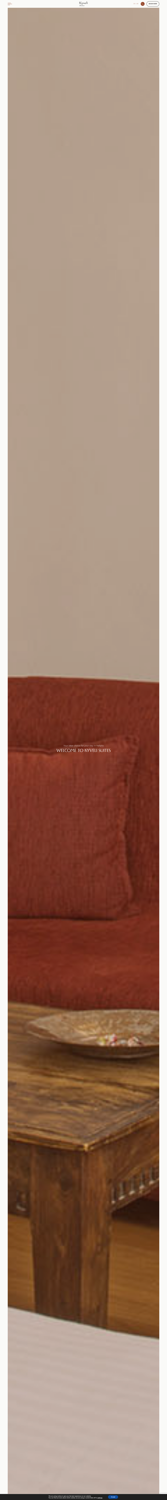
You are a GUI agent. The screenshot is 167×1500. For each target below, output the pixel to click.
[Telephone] (144, 4)
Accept (113, 1497)
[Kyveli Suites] (83, 4)
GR (137, 3)
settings (99, 1498)
